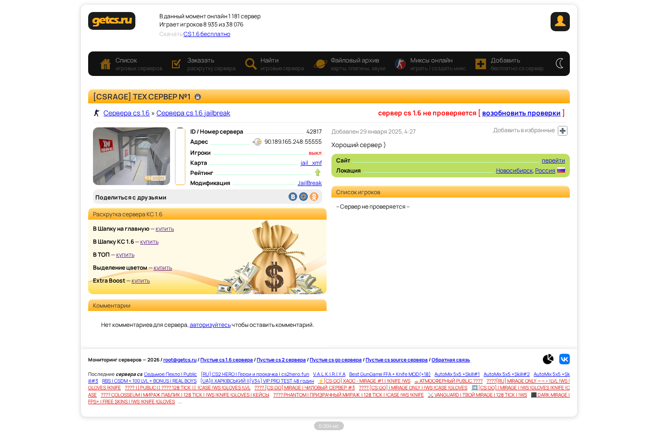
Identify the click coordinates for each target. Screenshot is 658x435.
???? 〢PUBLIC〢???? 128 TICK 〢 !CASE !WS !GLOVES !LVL (187, 387)
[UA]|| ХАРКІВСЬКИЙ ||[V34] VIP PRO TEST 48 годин (257, 380)
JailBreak (310, 183)
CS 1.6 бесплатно (207, 34)
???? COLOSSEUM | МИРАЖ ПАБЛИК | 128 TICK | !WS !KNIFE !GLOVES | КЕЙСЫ (185, 394)
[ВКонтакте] (293, 196)
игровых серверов (139, 64)
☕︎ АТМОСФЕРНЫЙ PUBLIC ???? (448, 380)
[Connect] (560, 29)
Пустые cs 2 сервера (281, 359)
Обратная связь (451, 359)
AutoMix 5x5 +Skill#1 (457, 374)
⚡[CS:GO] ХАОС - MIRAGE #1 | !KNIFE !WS (364, 380)
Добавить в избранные (524, 130)
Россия (545, 170)
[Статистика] (550, 362)
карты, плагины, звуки (358, 64)
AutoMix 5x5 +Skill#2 (507, 374)
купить (165, 228)
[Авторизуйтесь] (562, 131)
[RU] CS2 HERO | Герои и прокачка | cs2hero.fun (255, 374)
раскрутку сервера (211, 64)
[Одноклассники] (314, 196)
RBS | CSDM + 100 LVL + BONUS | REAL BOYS (149, 380)
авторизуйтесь (210, 325)
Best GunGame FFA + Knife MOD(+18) (390, 374)
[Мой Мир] (303, 196)
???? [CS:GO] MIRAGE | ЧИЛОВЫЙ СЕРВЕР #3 (304, 387)
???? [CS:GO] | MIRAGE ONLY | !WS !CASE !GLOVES (413, 387)
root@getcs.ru (180, 359)
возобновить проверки (521, 112)
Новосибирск (514, 170)
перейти (553, 160)
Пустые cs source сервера (397, 359)
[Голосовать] (318, 172)
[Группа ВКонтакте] (564, 362)
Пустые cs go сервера (336, 359)
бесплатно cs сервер (517, 64)
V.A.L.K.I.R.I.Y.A (329, 374)
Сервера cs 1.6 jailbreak (193, 112)
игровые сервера (282, 64)
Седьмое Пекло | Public (170, 374)
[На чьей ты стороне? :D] (559, 64)
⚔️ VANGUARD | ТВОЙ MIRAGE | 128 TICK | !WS (477, 394)
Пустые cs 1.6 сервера (226, 359)
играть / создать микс (438, 64)
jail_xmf (311, 163)
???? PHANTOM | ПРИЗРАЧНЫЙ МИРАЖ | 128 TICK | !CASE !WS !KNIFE (348, 394)
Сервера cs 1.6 (127, 112)
